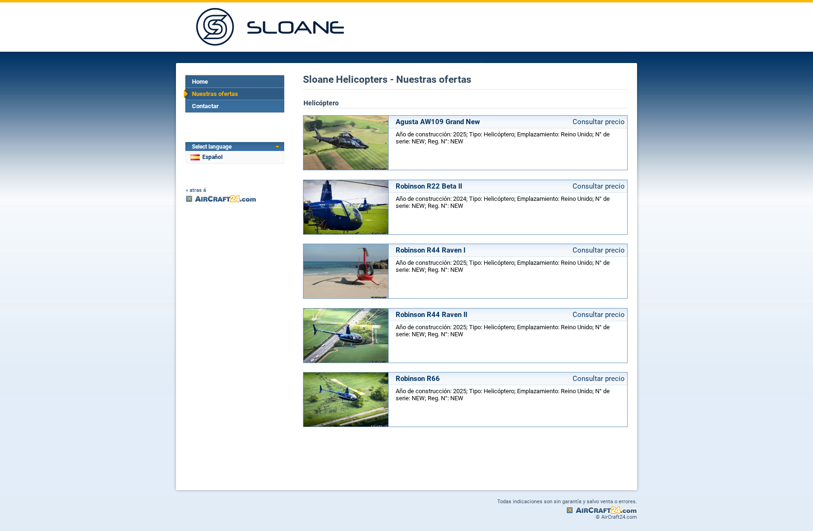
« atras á (196, 190)
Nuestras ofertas (215, 93)
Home (200, 81)
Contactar (205, 106)
